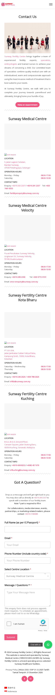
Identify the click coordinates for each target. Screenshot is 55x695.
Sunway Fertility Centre (15, 56)
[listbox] (27, 576)
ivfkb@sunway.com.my (20, 381)
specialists (45, 60)
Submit (11, 637)
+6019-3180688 (31, 514)
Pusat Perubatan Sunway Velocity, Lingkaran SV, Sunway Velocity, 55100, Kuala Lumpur (19, 256)
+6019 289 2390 (18, 277)
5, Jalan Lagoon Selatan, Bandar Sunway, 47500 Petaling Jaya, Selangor (17, 165)
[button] (48, 645)
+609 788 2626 (33, 376)
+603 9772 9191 (39, 277)
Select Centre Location (18, 569)
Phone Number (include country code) (26, 553)
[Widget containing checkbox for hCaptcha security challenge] (26, 625)
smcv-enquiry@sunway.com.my (24, 281)
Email (8, 538)
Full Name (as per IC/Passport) (22, 522)
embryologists (10, 64)
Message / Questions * (18, 585)
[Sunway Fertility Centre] (8, 4)
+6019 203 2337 (18, 185)
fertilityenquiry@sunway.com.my (24, 193)
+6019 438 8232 (18, 465)
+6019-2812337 (40, 497)
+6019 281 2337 (33, 185)
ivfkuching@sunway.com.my (22, 470)
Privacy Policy (12, 669)
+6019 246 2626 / (19, 376)
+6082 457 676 (33, 465)
